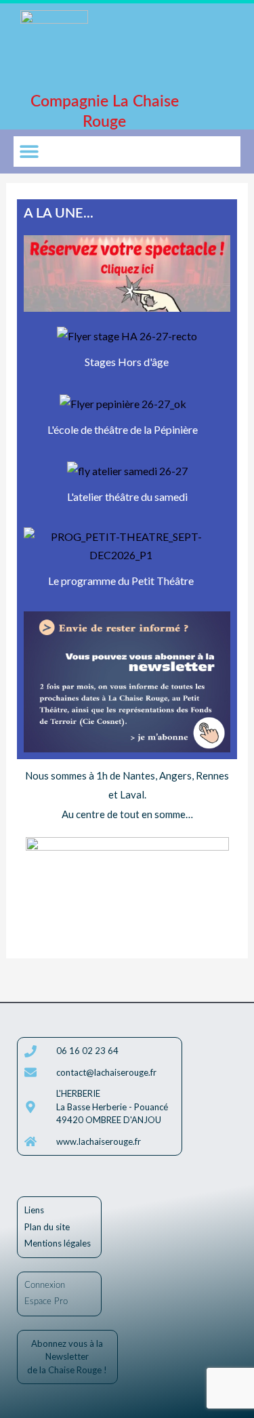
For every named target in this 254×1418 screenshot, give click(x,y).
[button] (29, 151)
